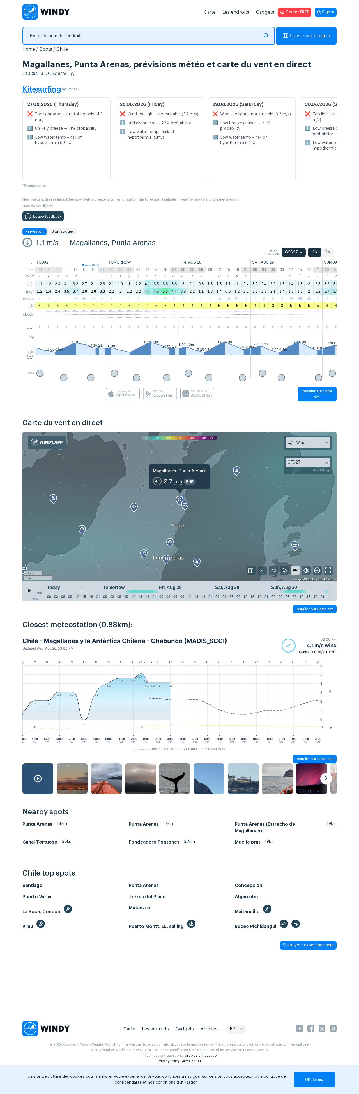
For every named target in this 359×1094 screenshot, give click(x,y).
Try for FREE (297, 12)
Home (28, 49)
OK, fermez (314, 1079)
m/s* (30, 291)
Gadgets (265, 12)
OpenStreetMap (307, 579)
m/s (53, 242)
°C (32, 306)
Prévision (34, 232)
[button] (72, 74)
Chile (62, 49)
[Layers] (251, 570)
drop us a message (201, 1055)
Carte (210, 12)
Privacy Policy (169, 1061)
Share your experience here (308, 945)
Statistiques (63, 232)
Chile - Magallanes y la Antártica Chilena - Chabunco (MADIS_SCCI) (124, 640)
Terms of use (190, 1061)
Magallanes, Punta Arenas (113, 242)
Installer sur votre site (317, 394)
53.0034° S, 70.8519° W (44, 74)
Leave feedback (47, 216)
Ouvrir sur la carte (310, 36)
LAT (30, 356)
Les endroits (235, 12)
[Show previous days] (39, 592)
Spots (45, 49)
